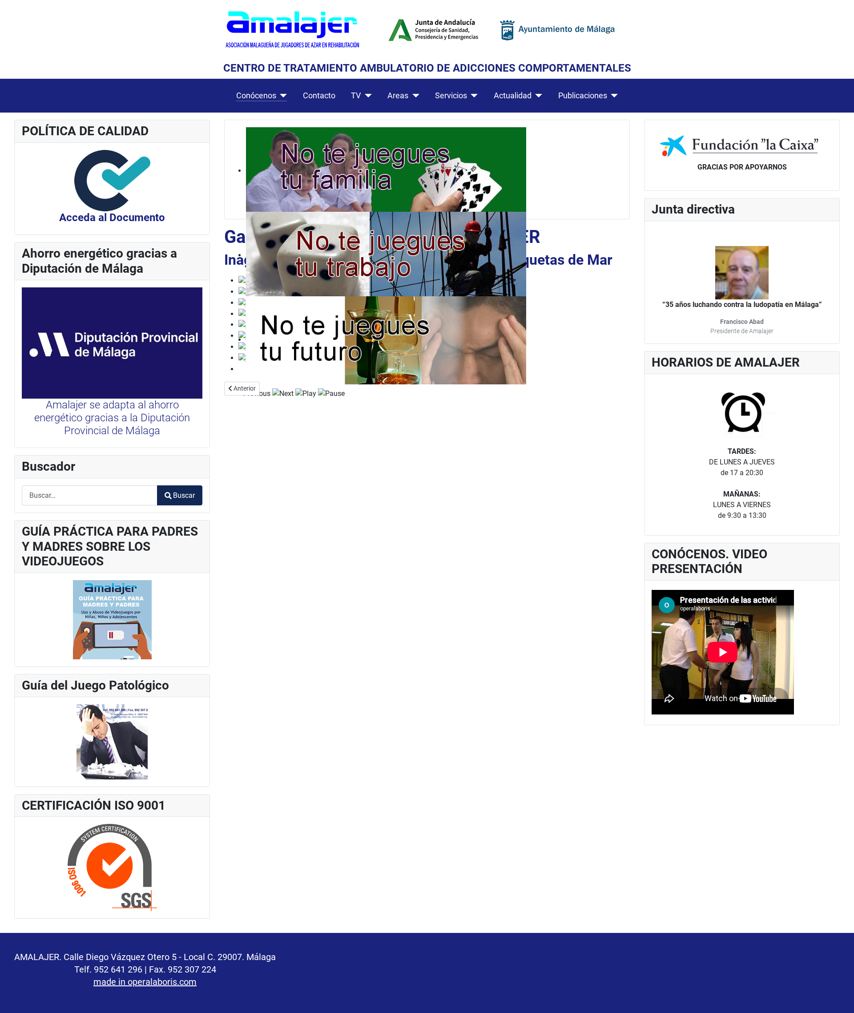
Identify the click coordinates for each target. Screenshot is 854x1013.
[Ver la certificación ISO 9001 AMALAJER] (112, 867)
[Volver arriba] (838, 996)
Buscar (184, 495)
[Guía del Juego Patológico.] (112, 741)
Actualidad (513, 95)
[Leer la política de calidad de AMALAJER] (112, 180)
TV (356, 95)
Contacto (319, 95)
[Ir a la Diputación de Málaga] (112, 342)
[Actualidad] (537, 95)
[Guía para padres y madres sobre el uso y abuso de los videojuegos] (112, 619)
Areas (397, 95)
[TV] (366, 95)
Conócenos (256, 95)
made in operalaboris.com (145, 982)
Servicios (451, 95)
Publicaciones (582, 95)
